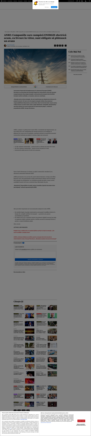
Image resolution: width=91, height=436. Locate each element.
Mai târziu (47, 7)
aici (10, 428)
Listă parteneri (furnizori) (46, 422)
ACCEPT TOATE (81, 420)
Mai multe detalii (23, 419)
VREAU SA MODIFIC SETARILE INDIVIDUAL (81, 425)
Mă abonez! (54, 7)
